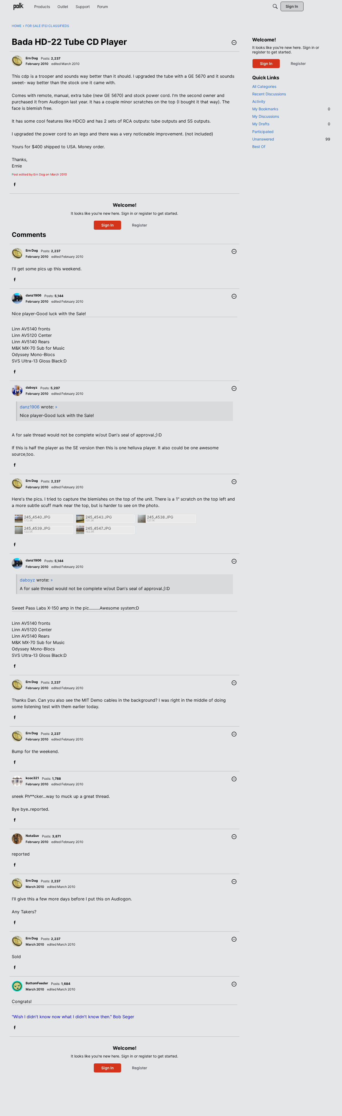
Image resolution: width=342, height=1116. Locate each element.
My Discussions (265, 116)
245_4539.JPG (37, 528)
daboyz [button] (31, 387)
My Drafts (291, 124)
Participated (263, 131)
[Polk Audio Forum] (18, 6)
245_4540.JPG (37, 517)
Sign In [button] (107, 225)
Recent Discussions (269, 94)
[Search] (275, 6)
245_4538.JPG (160, 517)
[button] (234, 43)
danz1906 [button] (33, 295)
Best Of (258, 146)
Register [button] (139, 225)
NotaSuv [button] (32, 836)
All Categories (264, 86)
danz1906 (30, 406)
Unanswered (291, 139)
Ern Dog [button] (32, 58)
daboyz (27, 580)
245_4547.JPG (98, 528)
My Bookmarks (291, 109)
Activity (258, 101)
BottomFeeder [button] (37, 983)
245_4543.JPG (99, 517)
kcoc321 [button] (32, 778)
